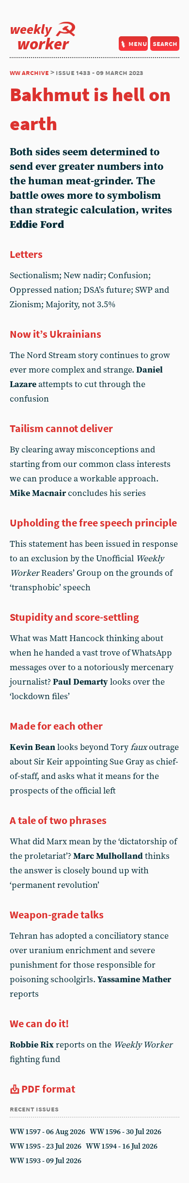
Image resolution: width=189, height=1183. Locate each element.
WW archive (29, 72)
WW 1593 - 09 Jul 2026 (45, 1161)
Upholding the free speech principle (93, 522)
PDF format (48, 1088)
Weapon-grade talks (57, 914)
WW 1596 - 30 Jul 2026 (125, 1132)
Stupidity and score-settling (74, 617)
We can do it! (39, 1023)
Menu (137, 43)
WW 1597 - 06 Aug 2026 (47, 1132)
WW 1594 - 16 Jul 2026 (122, 1146)
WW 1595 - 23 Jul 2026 (45, 1146)
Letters (26, 254)
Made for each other (56, 726)
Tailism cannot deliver (61, 428)
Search (165, 43)
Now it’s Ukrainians (55, 334)
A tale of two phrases (58, 820)
